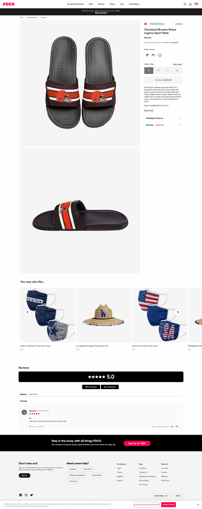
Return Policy (97, 475)
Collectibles (134, 4)
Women (101, 4)
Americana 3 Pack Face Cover (145, 346)
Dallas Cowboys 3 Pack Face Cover (35, 346)
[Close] (198, 504)
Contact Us (87, 469)
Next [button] (178, 312)
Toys (122, 4)
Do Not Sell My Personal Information (146, 504)
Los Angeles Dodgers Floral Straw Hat (92, 346)
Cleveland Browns (157, 24)
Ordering (73, 469)
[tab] (91, 387)
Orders (119, 472)
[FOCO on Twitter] (31, 495)
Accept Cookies (168, 504)
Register (120, 476)
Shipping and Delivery (77, 475)
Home (112, 4)
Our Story (164, 468)
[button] (33, 426)
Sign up (24, 475)
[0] (195, 4)
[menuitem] (76, 4)
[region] (101, 505)
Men (91, 4)
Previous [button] (27, 312)
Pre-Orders (73, 481)
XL (177, 70)
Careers (164, 472)
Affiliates (164, 476)
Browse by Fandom (75, 4)
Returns (120, 480)
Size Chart (177, 64)
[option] (101, 11)
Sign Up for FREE (137, 443)
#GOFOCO (165, 480)
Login (119, 468)
